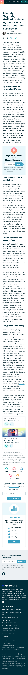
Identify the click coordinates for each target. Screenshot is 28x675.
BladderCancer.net (8, 631)
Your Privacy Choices (8, 647)
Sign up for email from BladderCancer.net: (14, 158)
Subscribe (24, 2)
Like (5, 469)
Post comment (14, 498)
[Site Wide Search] (10, 2)
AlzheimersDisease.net (10, 617)
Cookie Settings (20, 647)
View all (5, 636)
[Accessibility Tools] (14, 2)
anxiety (21, 384)
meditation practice (17, 334)
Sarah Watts (11, 31)
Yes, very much (15, 527)
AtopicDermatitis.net (9, 623)
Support (13, 469)
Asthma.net (6, 620)
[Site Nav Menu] (6, 2)
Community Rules (7, 650)
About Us (4, 641)
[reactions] (16, 38)
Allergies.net (6, 615)
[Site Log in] (18, 2)
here (8, 464)
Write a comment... (10, 493)
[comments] (11, 446)
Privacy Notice (18, 169)
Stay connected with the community (11, 556)
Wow (9, 476)
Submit (14, 541)
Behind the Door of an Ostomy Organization (11, 442)
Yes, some (13, 531)
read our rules (14, 487)
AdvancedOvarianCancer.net (12, 612)
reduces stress (7, 226)
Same (17, 476)
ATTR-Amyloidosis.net (9, 625)
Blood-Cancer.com (8, 633)
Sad (20, 469)
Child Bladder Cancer (11, 421)
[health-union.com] (9, 586)
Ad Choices (16, 650)
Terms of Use (10, 171)
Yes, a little (14, 534)
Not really (13, 537)
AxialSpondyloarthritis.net (11, 628)
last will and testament (16, 112)
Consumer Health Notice (9, 645)
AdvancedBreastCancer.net (11, 610)
